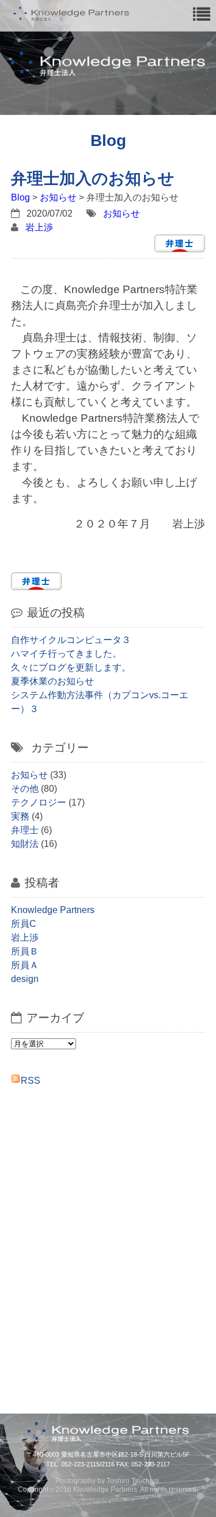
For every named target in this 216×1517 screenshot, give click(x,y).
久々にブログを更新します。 (71, 667)
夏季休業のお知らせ (52, 681)
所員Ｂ (25, 951)
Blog (20, 197)
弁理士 (25, 830)
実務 (20, 816)
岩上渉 (39, 227)
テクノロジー (38, 802)
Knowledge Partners (52, 910)
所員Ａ (25, 965)
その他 (25, 789)
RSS (30, 1080)
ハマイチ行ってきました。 (66, 654)
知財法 (25, 844)
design (25, 979)
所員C (23, 924)
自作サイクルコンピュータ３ (71, 640)
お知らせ (58, 197)
